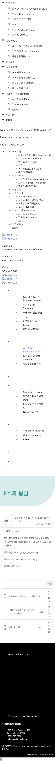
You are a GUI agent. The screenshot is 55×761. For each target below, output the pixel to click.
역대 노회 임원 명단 (21, 19)
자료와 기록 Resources (17, 93)
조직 (14, 24)
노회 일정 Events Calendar (26, 51)
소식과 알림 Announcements (27, 45)
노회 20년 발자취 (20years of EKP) (29, 8)
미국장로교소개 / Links (23, 29)
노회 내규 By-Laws (21, 72)
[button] (17, 530)
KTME (15, 109)
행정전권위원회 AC (21, 56)
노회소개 (10, 3)
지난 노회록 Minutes (22, 98)
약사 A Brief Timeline (23, 13)
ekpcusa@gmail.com (22, 137)
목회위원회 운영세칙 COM (25, 77)
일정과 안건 (11, 40)
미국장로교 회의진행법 (23, 83)
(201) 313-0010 (9, 270)
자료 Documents (21, 104)
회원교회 (10, 61)
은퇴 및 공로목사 (20, 35)
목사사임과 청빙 (20, 88)
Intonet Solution (45, 754)
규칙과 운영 (11, 67)
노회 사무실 (11, 115)
